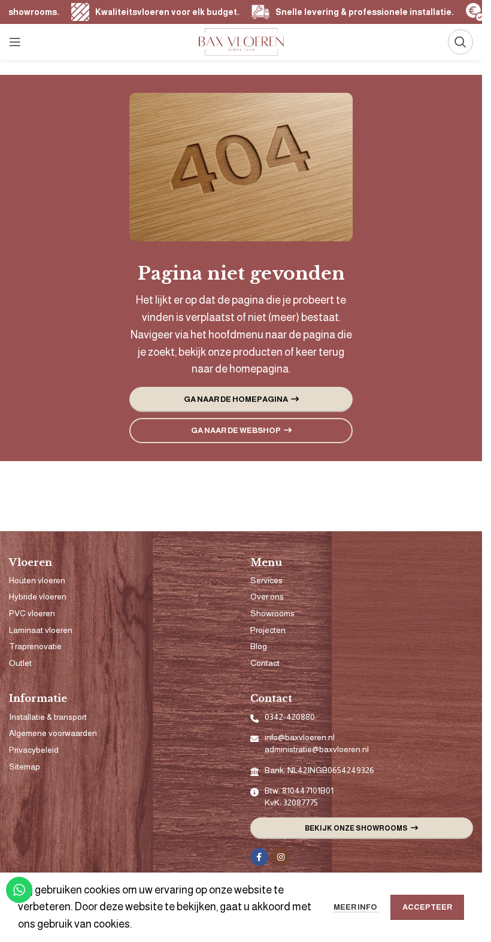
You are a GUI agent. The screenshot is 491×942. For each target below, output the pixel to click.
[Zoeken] (460, 42)
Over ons (267, 596)
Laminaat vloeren (40, 630)
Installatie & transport (48, 717)
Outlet (20, 663)
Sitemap (24, 766)
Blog (258, 646)
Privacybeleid (34, 750)
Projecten (268, 630)
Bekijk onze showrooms (356, 828)
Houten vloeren (37, 580)
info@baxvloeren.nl (300, 737)
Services (266, 580)
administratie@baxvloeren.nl (317, 749)
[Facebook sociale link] (259, 857)
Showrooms (272, 613)
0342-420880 (290, 717)
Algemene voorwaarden (53, 733)
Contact (265, 663)
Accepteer (427, 906)
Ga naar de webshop (236, 430)
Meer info (356, 906)
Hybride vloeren (37, 596)
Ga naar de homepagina (236, 399)
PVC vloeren (32, 613)
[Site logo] (241, 41)
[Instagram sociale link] (281, 857)
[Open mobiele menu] (15, 42)
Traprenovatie (35, 646)
